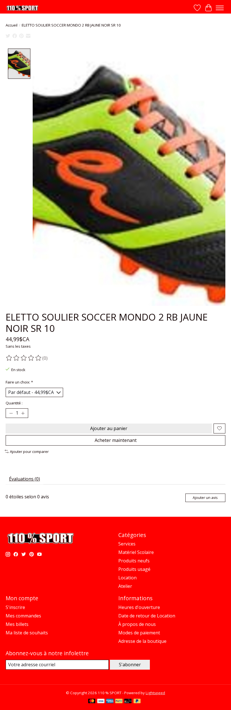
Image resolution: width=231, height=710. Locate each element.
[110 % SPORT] (22, 8)
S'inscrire (15, 607)
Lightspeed (155, 692)
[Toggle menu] (219, 8)
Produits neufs (134, 561)
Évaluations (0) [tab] (24, 479)
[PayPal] (119, 701)
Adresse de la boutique (142, 641)
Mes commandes (23, 616)
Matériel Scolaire (136, 552)
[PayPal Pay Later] (137, 701)
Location (127, 578)
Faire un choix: (19, 382)
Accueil (11, 25)
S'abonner (130, 664)
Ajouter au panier (108, 428)
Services (127, 544)
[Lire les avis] (24, 358)
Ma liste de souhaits (27, 633)
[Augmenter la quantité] (22, 413)
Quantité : (14, 403)
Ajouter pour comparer (29, 451)
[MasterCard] (91, 701)
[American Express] (110, 701)
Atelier (125, 586)
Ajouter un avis (205, 497)
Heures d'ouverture (139, 607)
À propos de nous (137, 624)
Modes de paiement (139, 633)
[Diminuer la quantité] (11, 413)
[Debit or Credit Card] (128, 701)
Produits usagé (134, 569)
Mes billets (17, 624)
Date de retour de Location (146, 616)
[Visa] (101, 701)
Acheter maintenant (116, 440)
